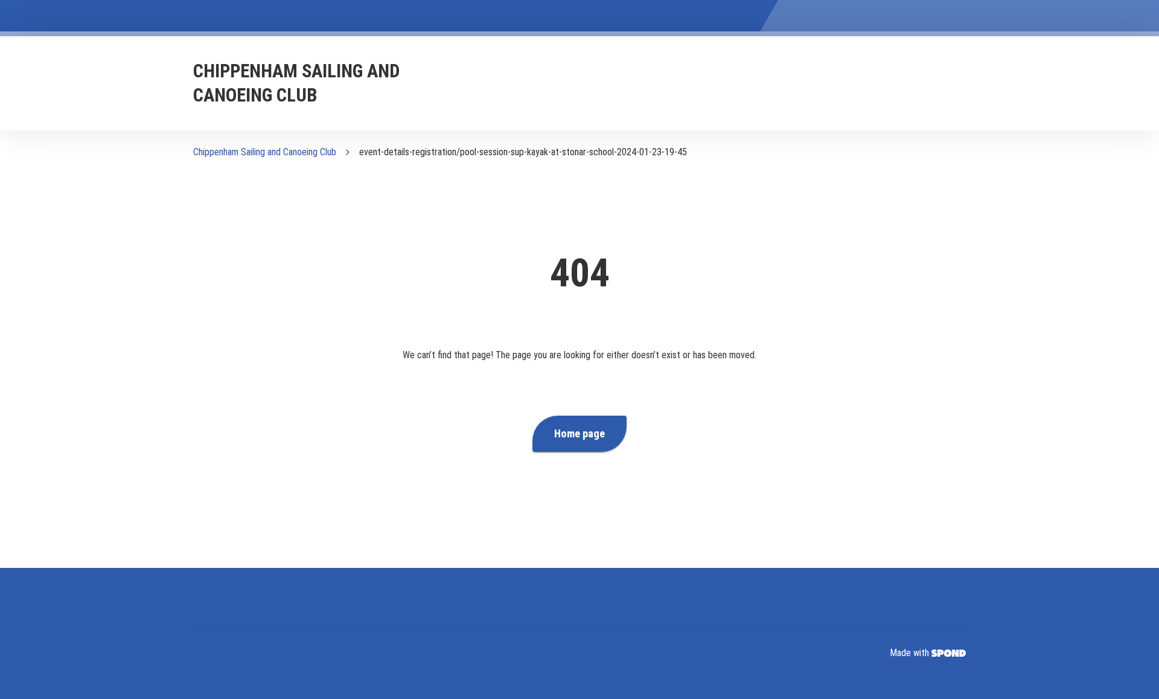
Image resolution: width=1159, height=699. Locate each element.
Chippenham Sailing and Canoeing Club (264, 152)
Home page (579, 433)
